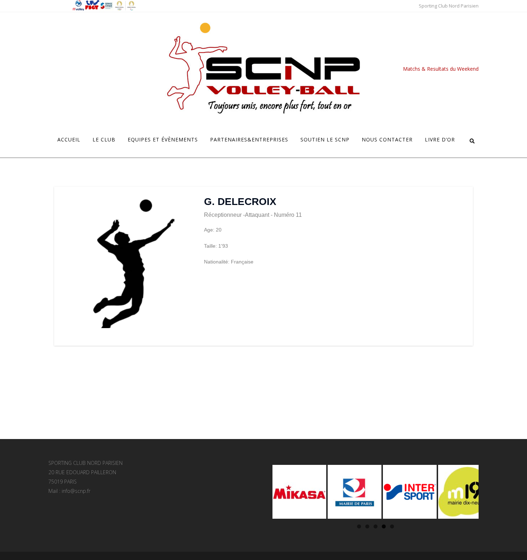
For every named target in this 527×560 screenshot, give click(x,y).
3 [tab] (376, 526)
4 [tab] (384, 526)
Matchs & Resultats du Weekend (441, 68)
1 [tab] (359, 526)
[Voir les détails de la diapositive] (299, 492)
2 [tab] (367, 526)
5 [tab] (392, 526)
